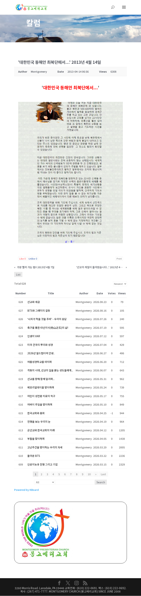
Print (119, 258)
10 (89, 474)
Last (103, 474)
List (18, 274)
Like (22, 258)
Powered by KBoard (26, 490)
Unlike (32, 258)
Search (101, 482)
